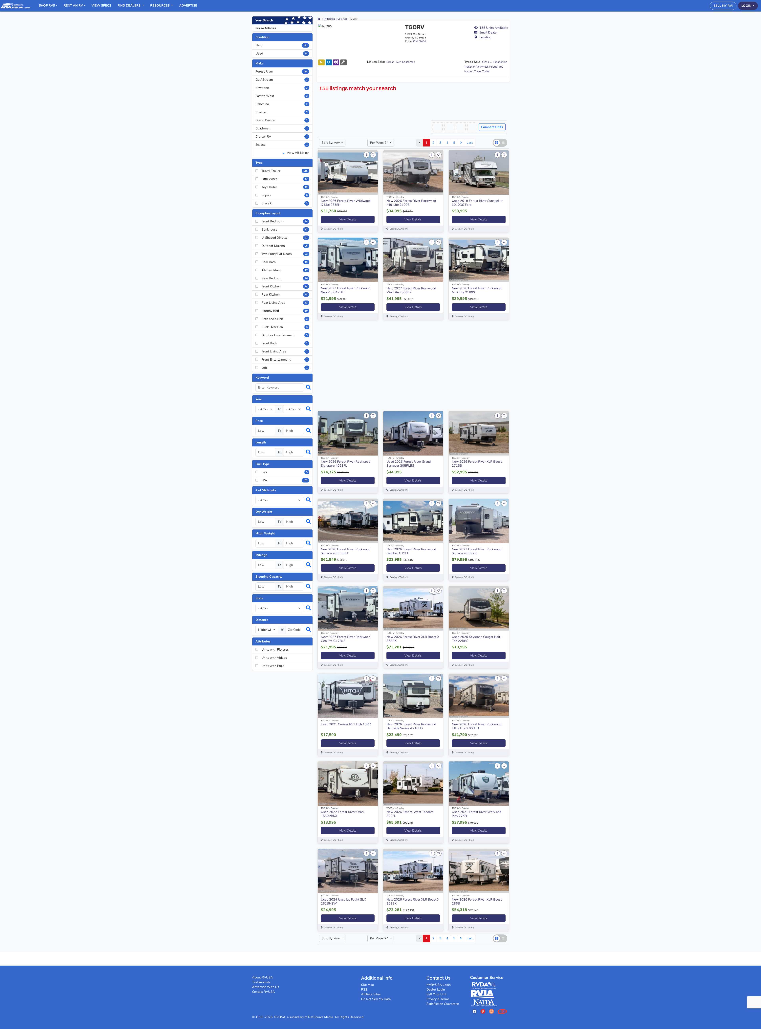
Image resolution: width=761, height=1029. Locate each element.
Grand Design (281, 120)
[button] (491, 32)
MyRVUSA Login (438, 985)
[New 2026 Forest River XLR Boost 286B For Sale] (479, 871)
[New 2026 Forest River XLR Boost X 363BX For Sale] (413, 608)
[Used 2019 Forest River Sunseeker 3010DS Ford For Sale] (479, 172)
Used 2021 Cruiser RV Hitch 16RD (346, 724)
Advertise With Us (265, 987)
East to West (281, 96)
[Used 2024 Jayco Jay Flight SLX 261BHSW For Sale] (348, 871)
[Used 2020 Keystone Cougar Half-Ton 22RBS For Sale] (479, 608)
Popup (493, 67)
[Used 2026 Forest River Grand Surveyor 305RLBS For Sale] (413, 433)
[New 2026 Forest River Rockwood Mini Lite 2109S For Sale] (413, 172)
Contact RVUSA (263, 992)
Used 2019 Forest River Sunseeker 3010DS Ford (477, 203)
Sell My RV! (723, 6)
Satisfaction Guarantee (442, 1004)
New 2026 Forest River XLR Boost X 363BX (412, 639)
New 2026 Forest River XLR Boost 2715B (477, 463)
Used (281, 53)
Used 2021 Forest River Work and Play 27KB (476, 814)
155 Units (493, 28)
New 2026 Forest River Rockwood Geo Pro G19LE (411, 551)
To (279, 409)
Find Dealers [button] (129, 5)
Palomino (281, 104)
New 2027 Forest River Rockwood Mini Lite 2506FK (411, 290)
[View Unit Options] (366, 155)
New (281, 45)
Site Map (367, 985)
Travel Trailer (482, 71)
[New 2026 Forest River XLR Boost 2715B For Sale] (479, 433)
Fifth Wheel (480, 67)
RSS (364, 989)
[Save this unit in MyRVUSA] (373, 155)
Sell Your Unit (436, 994)
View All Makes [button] (297, 153)
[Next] (461, 142)
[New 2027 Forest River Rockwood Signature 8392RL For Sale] (479, 521)
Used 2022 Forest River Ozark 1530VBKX (342, 814)
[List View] (503, 143)
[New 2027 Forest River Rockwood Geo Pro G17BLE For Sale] (348, 260)
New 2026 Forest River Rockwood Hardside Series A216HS (411, 726)
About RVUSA (262, 977)
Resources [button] (160, 5)
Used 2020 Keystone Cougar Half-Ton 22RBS (476, 639)
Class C (486, 62)
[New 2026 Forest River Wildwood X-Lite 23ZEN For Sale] (348, 172)
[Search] (306, 387)
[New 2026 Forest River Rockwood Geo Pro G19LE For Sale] (413, 521)
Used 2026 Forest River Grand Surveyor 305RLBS (408, 463)
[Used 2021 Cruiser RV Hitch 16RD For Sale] (348, 696)
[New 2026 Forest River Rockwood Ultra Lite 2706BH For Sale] (479, 696)
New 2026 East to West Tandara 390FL (409, 814)
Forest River (281, 71)
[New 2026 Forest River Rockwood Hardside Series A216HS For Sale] (413, 696)
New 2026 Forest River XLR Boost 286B (477, 901)
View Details (347, 219)
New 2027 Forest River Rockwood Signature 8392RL (476, 551)
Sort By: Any (331, 143)
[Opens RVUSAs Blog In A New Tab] (502, 1011)
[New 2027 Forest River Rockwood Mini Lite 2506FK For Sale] (413, 260)
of (281, 630)
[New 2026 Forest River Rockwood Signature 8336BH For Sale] (348, 521)
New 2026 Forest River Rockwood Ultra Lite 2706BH (476, 726)
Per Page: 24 (379, 143)
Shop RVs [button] (47, 5)
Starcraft (281, 112)
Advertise (188, 5)
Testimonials (261, 982)
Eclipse (281, 145)
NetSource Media (320, 1017)
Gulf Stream (281, 80)
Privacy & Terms (437, 999)
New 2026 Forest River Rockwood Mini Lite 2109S (411, 203)
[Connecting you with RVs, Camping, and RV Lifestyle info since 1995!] (15, 5)
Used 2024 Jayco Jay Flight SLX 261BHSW (343, 901)
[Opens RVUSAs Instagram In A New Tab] (491, 1011)
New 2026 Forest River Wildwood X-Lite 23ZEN (346, 203)
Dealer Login (435, 989)
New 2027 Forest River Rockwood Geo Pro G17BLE (345, 290)
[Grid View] (496, 143)
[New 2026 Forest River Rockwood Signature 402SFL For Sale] (348, 433)
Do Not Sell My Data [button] (376, 999)
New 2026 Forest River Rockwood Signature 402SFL (345, 463)
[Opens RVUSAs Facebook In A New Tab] (474, 1011)
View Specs (101, 5)
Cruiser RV (281, 136)
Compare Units (492, 127)
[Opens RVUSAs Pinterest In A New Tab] (483, 1011)
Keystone (281, 88)
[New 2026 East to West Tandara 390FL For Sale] (413, 783)
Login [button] (746, 6)
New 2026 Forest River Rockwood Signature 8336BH (345, 551)
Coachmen (281, 128)
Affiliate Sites (371, 994)
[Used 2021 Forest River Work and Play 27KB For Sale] (479, 783)
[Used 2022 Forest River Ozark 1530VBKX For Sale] (348, 783)
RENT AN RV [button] (73, 5)
